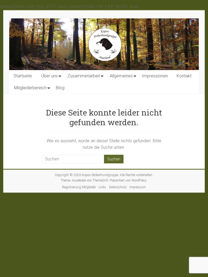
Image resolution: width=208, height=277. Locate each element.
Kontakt (184, 75)
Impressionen (155, 75)
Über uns (49, 75)
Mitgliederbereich (30, 87)
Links (102, 187)
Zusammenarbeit (83, 75)
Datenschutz (118, 187)
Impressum (137, 187)
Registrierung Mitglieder (79, 187)
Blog (60, 87)
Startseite (23, 75)
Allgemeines (121, 75)
